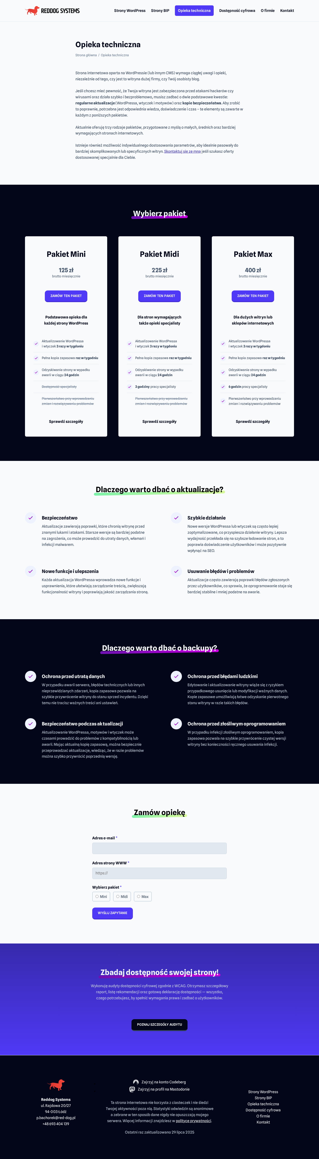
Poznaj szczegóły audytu (159, 1024)
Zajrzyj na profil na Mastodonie (164, 1089)
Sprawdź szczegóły (66, 421)
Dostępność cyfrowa (237, 10)
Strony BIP (160, 10)
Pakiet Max (253, 254)
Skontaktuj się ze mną (182, 151)
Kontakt (287, 10)
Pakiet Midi (159, 254)
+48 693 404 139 (56, 1124)
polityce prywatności (193, 1121)
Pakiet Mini (66, 254)
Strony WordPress (129, 10)
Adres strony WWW (110, 863)
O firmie (268, 10)
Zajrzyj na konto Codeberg (164, 1082)
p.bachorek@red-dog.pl (55, 1118)
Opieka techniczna (194, 10)
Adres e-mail (104, 838)
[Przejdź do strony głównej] (52, 10)
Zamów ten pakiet (66, 296)
